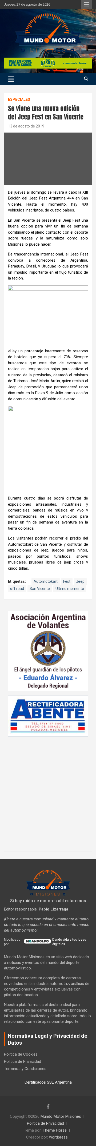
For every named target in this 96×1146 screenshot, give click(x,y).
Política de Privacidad (22, 1061)
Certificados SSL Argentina (48, 1082)
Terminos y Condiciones (25, 1068)
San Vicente (40, 588)
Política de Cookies (21, 1054)
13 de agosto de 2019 (26, 126)
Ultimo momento (69, 588)
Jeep (80, 581)
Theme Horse (55, 1130)
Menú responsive (86, 4)
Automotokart (46, 581)
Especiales (19, 99)
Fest (66, 581)
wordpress (58, 1137)
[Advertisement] (48, 791)
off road (17, 588)
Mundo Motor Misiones (61, 1116)
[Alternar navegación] (11, 79)
